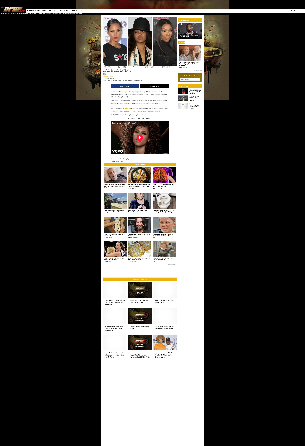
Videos (55, 10)
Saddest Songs (57, 14)
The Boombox (30, 10)
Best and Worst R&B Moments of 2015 (139, 328)
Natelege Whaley (108, 76)
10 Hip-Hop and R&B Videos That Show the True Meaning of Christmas (114, 329)
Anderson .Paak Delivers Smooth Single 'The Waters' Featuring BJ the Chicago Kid (194, 98)
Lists (67, 10)
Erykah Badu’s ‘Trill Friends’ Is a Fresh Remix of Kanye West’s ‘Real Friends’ (115, 302)
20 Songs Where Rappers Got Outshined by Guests (24, 14)
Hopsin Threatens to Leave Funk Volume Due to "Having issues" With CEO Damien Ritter (195, 91)
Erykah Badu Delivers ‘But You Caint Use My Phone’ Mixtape (164, 328)
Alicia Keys (132, 92)
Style (81, 10)
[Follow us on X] (303, 11)
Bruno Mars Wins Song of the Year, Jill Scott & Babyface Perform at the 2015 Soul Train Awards (139, 355)
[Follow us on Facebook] (299, 11)
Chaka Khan (127, 108)
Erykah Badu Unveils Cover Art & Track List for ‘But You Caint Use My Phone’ (114, 355)
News (38, 10)
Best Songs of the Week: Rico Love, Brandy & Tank (139, 301)
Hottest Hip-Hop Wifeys (45, 14)
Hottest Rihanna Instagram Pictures (72, 14)
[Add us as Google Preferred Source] (295, 11)
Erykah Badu (130, 159)
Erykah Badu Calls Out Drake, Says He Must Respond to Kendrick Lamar (164, 355)
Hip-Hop (44, 10)
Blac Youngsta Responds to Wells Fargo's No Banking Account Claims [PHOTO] (190, 35)
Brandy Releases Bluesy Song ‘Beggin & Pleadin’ (164, 301)
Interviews (74, 10)
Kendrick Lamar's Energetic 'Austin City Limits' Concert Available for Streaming (194, 106)
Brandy (124, 92)
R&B (50, 10)
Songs (61, 10)
